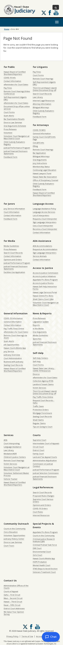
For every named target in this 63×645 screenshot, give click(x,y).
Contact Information (12, 81)
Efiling (35, 146)
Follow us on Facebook (49, 12)
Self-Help (37, 361)
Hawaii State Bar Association (45, 177)
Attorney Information (42, 104)
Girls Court (37, 555)
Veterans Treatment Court (44, 572)
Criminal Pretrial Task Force (45, 545)
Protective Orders (40, 409)
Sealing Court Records (13, 365)
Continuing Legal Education (44, 170)
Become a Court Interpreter (45, 229)
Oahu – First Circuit (12, 595)
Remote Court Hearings (43, 78)
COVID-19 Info (10, 77)
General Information (42, 133)
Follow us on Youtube (56, 12)
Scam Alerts (9, 115)
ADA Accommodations (42, 246)
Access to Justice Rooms (43, 283)
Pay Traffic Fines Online (14, 328)
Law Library (38, 97)
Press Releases (10, 129)
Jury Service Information (14, 208)
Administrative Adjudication (45, 460)
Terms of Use (27, 636)
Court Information (11, 212)
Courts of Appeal (11, 591)
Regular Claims (39, 423)
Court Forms (9, 112)
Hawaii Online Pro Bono (43, 296)
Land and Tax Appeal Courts (45, 457)
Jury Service (9, 351)
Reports (36, 325)
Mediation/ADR (10, 453)
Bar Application (39, 153)
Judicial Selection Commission (46, 473)
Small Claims (38, 420)
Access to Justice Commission (45, 273)
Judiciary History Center (14, 539)
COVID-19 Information (13, 318)
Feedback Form (10, 157)
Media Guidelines (11, 246)
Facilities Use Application (14, 272)
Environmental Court (42, 551)
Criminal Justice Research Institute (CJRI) (44, 540)
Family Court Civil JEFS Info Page (44, 138)
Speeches (37, 339)
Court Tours (9, 545)
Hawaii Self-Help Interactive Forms (45, 287)
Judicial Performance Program (17, 148)
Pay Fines (8, 88)
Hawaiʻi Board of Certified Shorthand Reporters (15, 73)
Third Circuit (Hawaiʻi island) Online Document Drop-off (45, 89)
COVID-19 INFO (39, 130)
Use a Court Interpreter (43, 225)
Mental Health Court (41, 565)
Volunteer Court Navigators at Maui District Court (16, 137)
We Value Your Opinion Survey (14, 613)
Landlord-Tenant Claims (43, 384)
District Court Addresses (14, 608)
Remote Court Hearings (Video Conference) (17, 92)
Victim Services (39, 388)
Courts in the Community (15, 528)
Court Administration (13, 358)
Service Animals (40, 256)
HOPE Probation (40, 562)
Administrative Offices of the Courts (16, 586)
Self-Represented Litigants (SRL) (15, 98)
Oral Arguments (40, 160)
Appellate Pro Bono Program (45, 279)
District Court (38, 450)
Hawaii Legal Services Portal (45, 292)
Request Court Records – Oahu (43, 401)
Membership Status (41, 166)
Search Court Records (42, 93)
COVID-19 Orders (40, 508)
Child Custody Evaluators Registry (14, 143)
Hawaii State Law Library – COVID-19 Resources (44, 369)
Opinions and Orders (13, 259)
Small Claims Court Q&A (43, 299)
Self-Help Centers (40, 358)
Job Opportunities (11, 344)
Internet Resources (41, 515)
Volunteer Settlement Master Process (16, 474)
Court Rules (38, 512)
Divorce (36, 374)
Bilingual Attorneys (41, 107)
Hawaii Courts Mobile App (15, 348)
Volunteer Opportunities (14, 535)
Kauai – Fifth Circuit (12, 605)
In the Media (38, 328)
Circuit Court (38, 447)
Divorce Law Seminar (13, 122)
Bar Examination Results (14, 119)
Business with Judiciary (13, 361)
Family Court (38, 453)
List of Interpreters (41, 215)
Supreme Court (39, 440)
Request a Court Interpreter (45, 219)
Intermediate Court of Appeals (46, 443)
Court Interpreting (12, 443)
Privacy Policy (12, 636)
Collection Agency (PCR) (43, 381)
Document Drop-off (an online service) (17, 107)
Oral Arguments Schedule (15, 126)
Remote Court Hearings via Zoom (15, 336)
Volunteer (8, 132)
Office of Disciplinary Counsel (45, 180)
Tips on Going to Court (42, 426)
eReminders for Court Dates (16, 84)
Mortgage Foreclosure (42, 413)
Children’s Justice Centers (15, 457)
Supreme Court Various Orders (43, 500)
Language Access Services (44, 212)
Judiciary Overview (12, 355)
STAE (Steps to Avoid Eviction (45, 568)
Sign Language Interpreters (44, 222)
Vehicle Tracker (10, 479)
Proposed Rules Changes (43, 496)
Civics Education (11, 532)
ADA (5, 440)
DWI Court (37, 548)
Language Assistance (12, 447)
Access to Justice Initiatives (44, 276)
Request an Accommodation (45, 249)
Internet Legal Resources (43, 100)
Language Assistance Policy (44, 208)
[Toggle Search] (55, 7)
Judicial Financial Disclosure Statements (15, 152)
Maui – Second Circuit (13, 598)
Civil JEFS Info (38, 142)
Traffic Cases (38, 406)
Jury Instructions (40, 163)
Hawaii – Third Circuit (13, 601)
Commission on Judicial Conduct (43, 465)
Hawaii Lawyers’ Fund (42, 173)
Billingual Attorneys (41, 156)
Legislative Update (41, 321)
